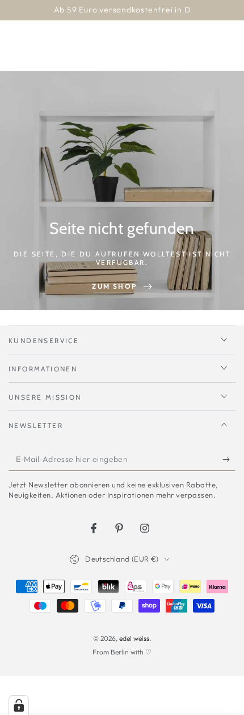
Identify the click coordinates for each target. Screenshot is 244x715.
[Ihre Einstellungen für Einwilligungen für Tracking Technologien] (18, 705)
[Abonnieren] (228, 459)
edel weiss (134, 638)
